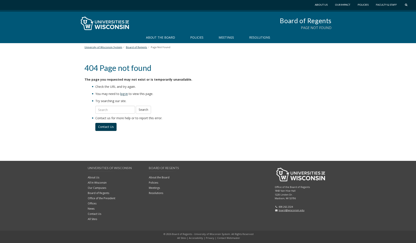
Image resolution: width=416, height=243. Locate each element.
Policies (363, 4)
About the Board (160, 37)
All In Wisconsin (97, 182)
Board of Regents (306, 20)
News (91, 208)
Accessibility (196, 238)
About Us (321, 4)
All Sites (92, 219)
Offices (92, 203)
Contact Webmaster (228, 238)
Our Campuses (97, 188)
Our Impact (342, 4)
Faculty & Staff (386, 4)
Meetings (226, 37)
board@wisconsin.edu (291, 210)
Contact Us (106, 127)
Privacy (210, 238)
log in (124, 94)
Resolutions (259, 37)
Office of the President (101, 198)
